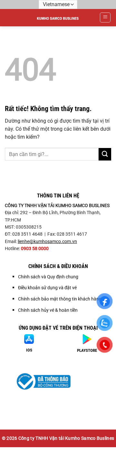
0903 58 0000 (35, 248)
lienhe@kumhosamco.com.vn (47, 241)
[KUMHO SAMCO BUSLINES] (58, 17)
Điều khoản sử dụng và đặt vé (47, 287)
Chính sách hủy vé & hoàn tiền (48, 310)
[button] (105, 18)
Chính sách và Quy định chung (48, 276)
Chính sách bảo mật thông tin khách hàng (60, 298)
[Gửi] (105, 154)
